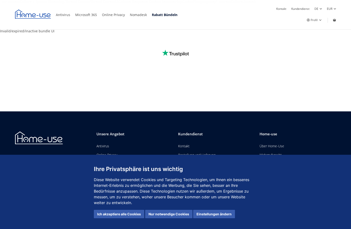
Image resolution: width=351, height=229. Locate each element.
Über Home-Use (272, 146)
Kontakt (281, 9)
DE (316, 9)
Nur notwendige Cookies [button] (169, 214)
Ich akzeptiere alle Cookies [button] (119, 214)
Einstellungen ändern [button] (214, 214)
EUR (329, 9)
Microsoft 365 (86, 14)
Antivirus (63, 14)
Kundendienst (300, 9)
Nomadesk (138, 14)
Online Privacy (113, 14)
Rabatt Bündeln (164, 14)
